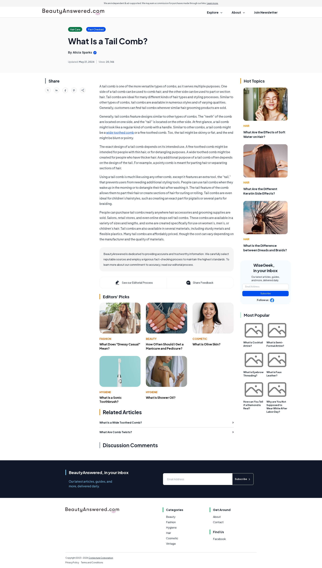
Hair (246, 125)
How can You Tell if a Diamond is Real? (253, 405)
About (217, 517)
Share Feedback (203, 282)
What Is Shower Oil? (161, 397)
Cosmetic (200, 339)
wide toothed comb (120, 132)
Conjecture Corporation (101, 558)
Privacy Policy (72, 562)
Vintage (171, 543)
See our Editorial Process (137, 282)
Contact (218, 522)
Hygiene (105, 392)
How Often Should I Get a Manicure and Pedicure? (165, 346)
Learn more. (212, 3)
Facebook (219, 539)
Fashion (105, 339)
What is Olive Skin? (207, 344)
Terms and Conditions (92, 562)
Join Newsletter (266, 12)
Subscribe (265, 293)
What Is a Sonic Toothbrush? (110, 400)
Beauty (151, 339)
